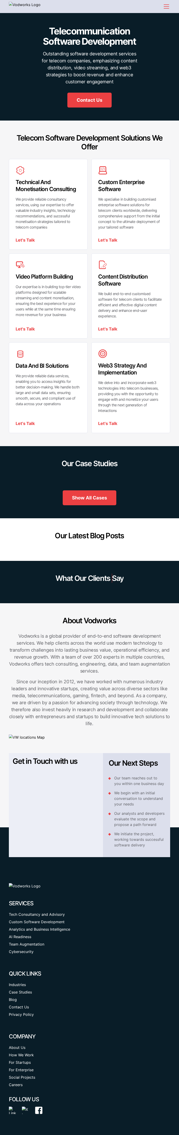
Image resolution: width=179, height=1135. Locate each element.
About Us (17, 1047)
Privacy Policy (21, 1014)
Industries (17, 984)
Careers (16, 1084)
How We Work (21, 1055)
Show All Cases (89, 498)
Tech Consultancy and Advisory (37, 914)
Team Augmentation (26, 944)
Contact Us (19, 1007)
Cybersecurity (21, 951)
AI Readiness (20, 936)
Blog (13, 999)
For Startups (20, 1062)
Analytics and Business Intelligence (39, 929)
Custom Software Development (37, 921)
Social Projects (22, 1077)
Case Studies (20, 992)
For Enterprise (21, 1070)
